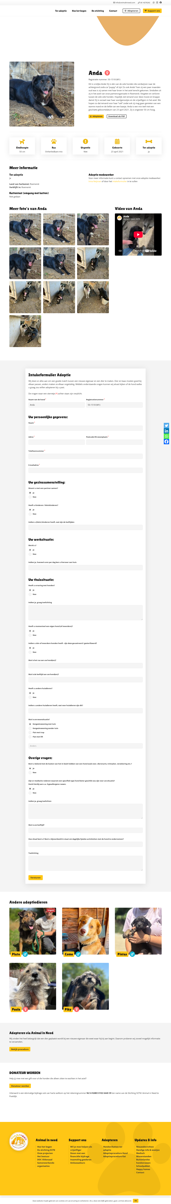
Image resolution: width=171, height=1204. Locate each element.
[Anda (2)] (25, 331)
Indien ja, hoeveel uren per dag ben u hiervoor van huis (52, 562)
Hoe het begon (44, 1146)
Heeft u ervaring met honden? (41, 589)
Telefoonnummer (36, 451)
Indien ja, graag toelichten (39, 801)
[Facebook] (161, 2)
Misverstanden (143, 1156)
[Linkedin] (166, 431)
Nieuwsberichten (145, 1146)
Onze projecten (45, 1153)
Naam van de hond (37, 399)
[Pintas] (138, 932)
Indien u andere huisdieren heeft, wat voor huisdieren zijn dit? (55, 705)
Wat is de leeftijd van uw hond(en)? (43, 674)
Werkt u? (32, 549)
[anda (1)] (59, 229)
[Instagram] (157, 2)
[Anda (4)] (59, 297)
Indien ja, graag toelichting (40, 602)
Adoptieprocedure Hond (115, 1153)
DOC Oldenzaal (44, 1159)
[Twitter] (166, 425)
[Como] (85, 932)
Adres (31, 437)
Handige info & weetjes (148, 1150)
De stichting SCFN (46, 1150)
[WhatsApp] (154, 2)
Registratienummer (95, 399)
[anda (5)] (93, 229)
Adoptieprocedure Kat (114, 1156)
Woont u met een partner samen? (43, 492)
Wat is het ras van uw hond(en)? (42, 660)
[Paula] (32, 987)
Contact (140, 1172)
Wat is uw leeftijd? (36, 825)
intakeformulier (119, 181)
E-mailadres (34, 465)
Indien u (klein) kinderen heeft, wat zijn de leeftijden (51, 522)
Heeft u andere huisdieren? (40, 692)
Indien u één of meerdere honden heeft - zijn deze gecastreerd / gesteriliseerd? (62, 647)
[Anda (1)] (93, 263)
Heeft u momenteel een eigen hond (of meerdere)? (50, 630)
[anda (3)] (59, 263)
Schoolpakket (143, 1166)
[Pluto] (32, 932)
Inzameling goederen (81, 1159)
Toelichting (33, 853)
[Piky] (85, 987)
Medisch (140, 1153)
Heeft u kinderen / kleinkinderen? (43, 509)
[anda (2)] (25, 229)
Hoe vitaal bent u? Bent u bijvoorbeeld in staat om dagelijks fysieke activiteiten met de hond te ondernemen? (76, 839)
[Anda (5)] (25, 297)
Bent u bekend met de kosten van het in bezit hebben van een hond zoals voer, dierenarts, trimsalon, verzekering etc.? (80, 768)
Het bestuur (43, 1156)
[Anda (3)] (93, 297)
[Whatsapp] (166, 436)
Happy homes (143, 1169)
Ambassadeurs (77, 1162)
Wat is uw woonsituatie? (43, 728)
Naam (31, 423)
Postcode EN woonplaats (97, 437)
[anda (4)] (25, 263)
